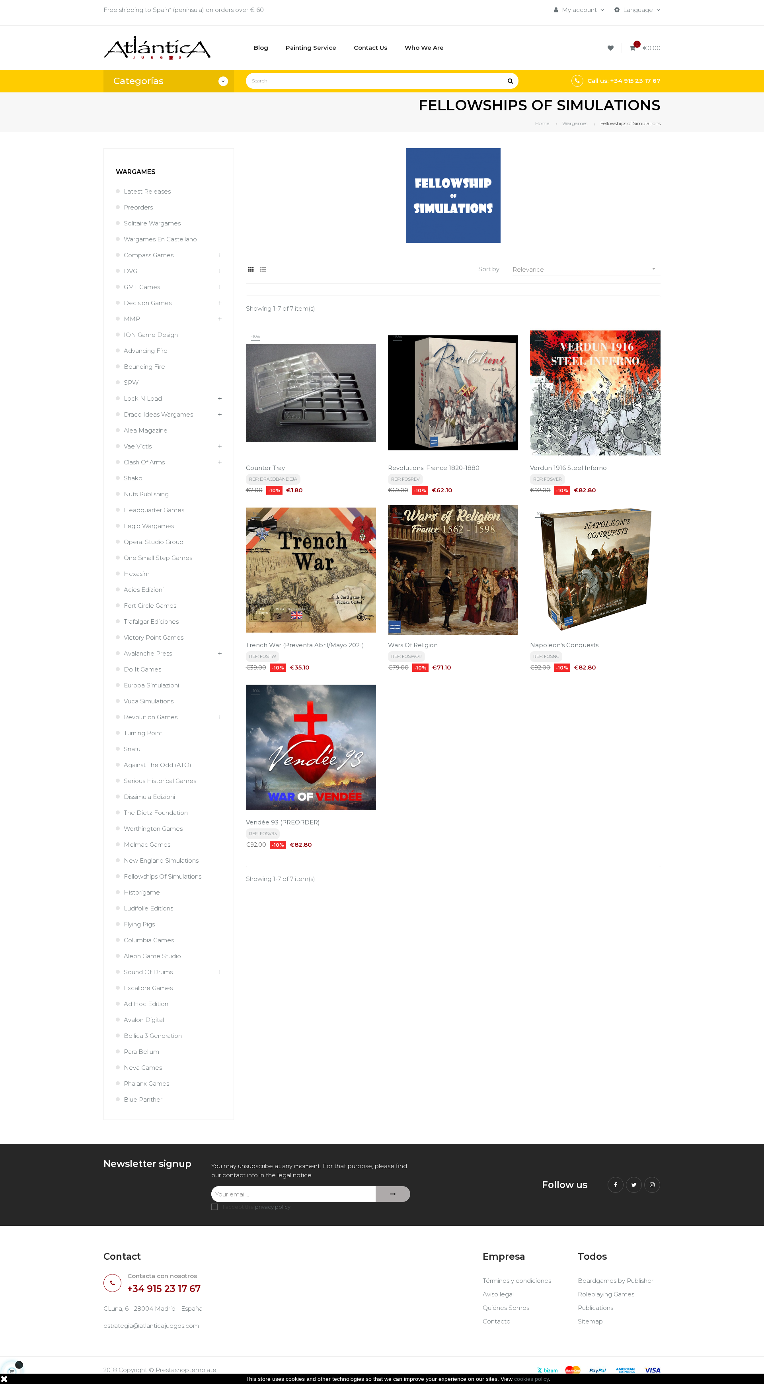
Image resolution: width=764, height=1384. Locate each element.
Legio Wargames (149, 526)
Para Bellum (141, 1051)
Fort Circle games (150, 605)
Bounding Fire (144, 366)
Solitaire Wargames (152, 223)
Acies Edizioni (144, 589)
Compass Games (148, 255)
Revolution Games (150, 717)
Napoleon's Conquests (564, 645)
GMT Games (142, 287)
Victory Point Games (153, 637)
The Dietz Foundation (156, 812)
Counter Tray (265, 468)
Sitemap (590, 1321)
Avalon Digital (144, 1020)
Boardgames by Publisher (615, 1280)
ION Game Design (151, 335)
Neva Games (143, 1067)
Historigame (142, 892)
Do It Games (142, 669)
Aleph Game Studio (152, 956)
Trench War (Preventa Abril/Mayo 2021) (305, 645)
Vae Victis (138, 446)
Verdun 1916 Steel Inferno (568, 468)
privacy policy (272, 1207)
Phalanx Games (146, 1083)
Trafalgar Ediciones (151, 621)
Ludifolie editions (148, 908)
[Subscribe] (393, 1194)
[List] (263, 269)
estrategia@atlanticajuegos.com (151, 1325)
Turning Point (143, 733)
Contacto (497, 1321)
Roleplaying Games (606, 1294)
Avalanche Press (148, 653)
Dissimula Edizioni (149, 797)
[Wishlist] (612, 48)
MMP (132, 319)
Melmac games (147, 844)
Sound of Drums (148, 972)
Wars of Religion (413, 645)
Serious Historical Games (160, 781)
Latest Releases (147, 191)
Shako (133, 478)
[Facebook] (615, 1184)
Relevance (585, 269)
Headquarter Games (154, 510)
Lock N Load (143, 398)
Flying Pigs (139, 924)
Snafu (132, 749)
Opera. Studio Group (153, 542)
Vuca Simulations (148, 701)
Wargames (136, 172)
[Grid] (251, 269)
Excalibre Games (148, 988)
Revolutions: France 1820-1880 (433, 468)
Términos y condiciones (517, 1280)
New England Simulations (161, 860)
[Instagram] (652, 1184)
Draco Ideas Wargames (158, 414)
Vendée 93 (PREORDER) (283, 822)
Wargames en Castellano (160, 239)
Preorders (138, 207)
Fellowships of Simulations (162, 876)
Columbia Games (149, 940)
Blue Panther (143, 1099)
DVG (130, 271)
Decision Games (148, 303)
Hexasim (137, 573)
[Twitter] (633, 1184)
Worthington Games (153, 828)
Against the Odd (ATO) (157, 765)
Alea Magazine (146, 430)
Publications (595, 1308)
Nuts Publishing (146, 494)
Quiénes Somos (506, 1308)
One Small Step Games (158, 558)
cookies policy (531, 1379)
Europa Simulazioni (151, 685)
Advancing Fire (146, 350)
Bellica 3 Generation (153, 1035)
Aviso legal (498, 1294)
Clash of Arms (144, 462)
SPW (131, 382)
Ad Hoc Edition (146, 1004)
